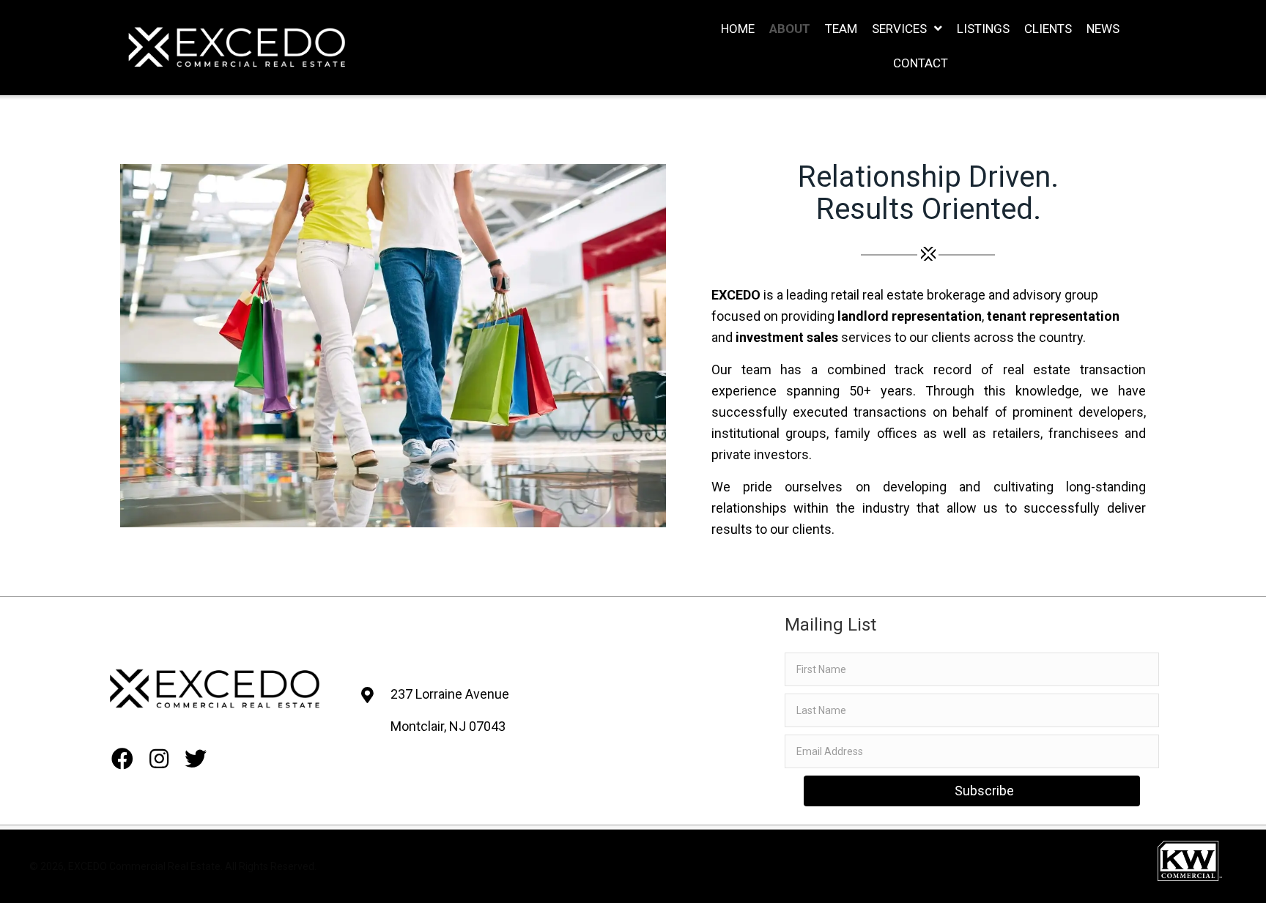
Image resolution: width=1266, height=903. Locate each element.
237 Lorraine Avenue (449, 694)
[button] (122, 751)
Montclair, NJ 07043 (448, 726)
